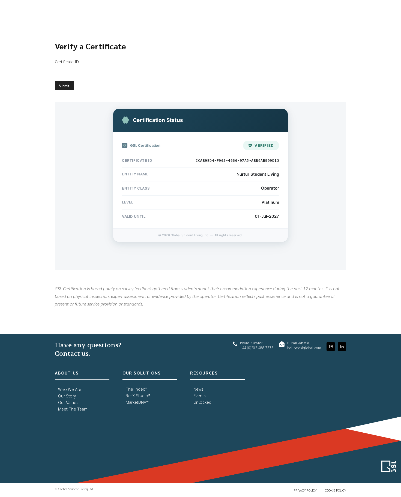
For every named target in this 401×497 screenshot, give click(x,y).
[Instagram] (331, 346)
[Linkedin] (342, 346)
